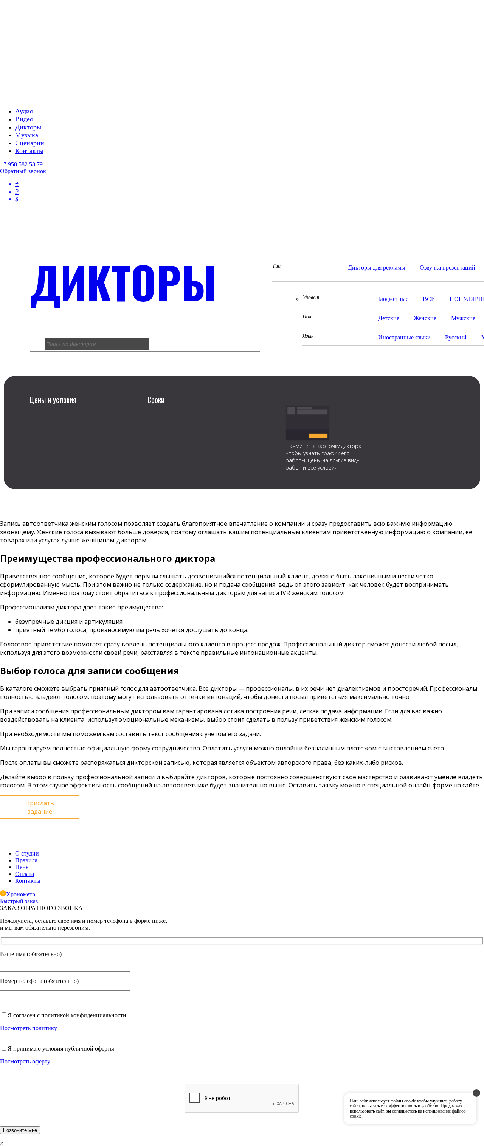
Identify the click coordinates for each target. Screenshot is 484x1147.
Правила (26, 860)
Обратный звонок (23, 171)
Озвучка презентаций (447, 267)
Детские (388, 318)
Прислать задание (39, 807)
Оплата (24, 874)
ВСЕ (429, 299)
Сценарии (29, 143)
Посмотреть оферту (25, 1061)
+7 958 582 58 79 (21, 164)
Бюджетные (393, 299)
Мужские (463, 318)
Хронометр (20, 894)
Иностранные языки (404, 337)
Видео (24, 119)
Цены (22, 867)
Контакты (29, 151)
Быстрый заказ (19, 901)
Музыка (26, 135)
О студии (27, 853)
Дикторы (28, 127)
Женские (425, 318)
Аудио (24, 111)
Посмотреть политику (28, 1028)
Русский (456, 337)
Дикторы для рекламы (376, 267)
